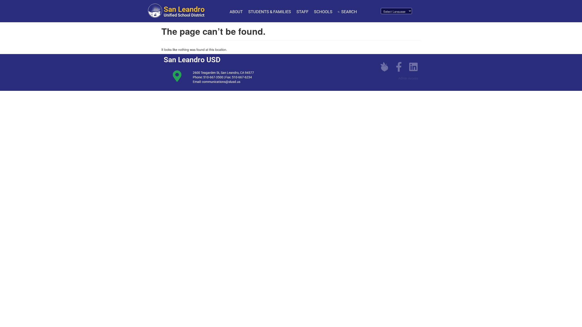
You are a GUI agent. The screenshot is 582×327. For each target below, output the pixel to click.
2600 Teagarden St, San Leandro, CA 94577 (223, 72)
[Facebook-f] (399, 67)
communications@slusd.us (221, 82)
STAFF (302, 11)
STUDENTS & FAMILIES (269, 11)
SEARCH (349, 11)
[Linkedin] (413, 67)
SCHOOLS (323, 11)
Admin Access (408, 78)
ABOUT (236, 11)
